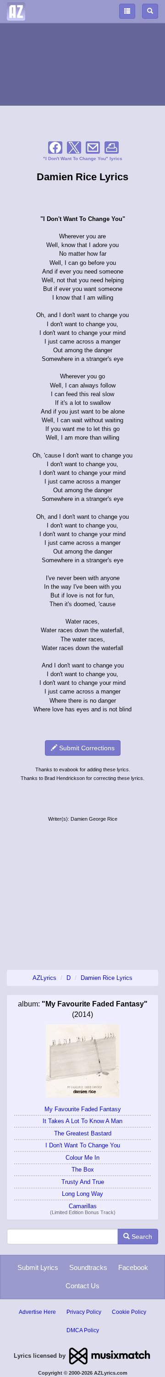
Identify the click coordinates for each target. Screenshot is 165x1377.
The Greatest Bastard (82, 1133)
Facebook (133, 1267)
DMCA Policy (82, 1330)
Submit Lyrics (37, 1267)
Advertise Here (37, 1312)
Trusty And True (82, 1181)
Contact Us (82, 1286)
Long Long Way (82, 1193)
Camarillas (83, 1206)
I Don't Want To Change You (82, 1145)
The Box (83, 1169)
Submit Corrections (86, 748)
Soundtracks (88, 1267)
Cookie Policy (129, 1312)
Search (141, 1236)
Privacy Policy (83, 1312)
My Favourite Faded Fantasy (82, 1109)
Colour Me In (82, 1157)
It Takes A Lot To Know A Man (82, 1121)
